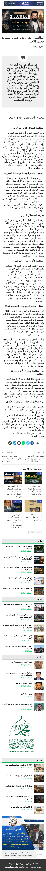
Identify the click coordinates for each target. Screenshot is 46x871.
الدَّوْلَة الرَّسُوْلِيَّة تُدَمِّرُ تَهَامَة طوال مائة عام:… (18, 775)
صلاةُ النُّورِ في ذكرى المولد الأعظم (21, 662)
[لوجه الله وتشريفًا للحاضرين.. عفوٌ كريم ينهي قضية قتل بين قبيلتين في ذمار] (39, 649)
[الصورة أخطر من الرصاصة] (39, 686)
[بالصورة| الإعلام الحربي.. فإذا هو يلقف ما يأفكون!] (33, 506)
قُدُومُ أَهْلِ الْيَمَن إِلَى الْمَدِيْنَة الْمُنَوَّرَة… (21, 807)
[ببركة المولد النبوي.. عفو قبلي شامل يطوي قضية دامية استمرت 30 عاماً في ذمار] (39, 607)
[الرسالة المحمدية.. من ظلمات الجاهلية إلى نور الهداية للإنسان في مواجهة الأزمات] (13, 478)
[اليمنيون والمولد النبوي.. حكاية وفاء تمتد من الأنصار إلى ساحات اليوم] (33, 478)
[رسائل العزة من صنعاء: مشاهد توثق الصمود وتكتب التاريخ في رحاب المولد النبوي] (39, 676)
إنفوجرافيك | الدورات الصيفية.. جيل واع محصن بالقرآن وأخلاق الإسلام (34, 458)
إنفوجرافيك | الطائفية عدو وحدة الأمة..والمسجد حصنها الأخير (11, 458)
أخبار (39, 473)
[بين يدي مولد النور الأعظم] (39, 697)
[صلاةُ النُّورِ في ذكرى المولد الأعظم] (39, 665)
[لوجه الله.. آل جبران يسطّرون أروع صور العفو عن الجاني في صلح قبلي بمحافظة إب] (39, 628)
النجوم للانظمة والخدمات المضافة (17, 867)
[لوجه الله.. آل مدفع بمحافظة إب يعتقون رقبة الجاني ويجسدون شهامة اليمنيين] (39, 618)
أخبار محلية (17, 502)
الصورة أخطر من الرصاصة (24, 683)
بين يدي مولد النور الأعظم (24, 694)
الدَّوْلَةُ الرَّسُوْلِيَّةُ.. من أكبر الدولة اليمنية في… (18, 765)
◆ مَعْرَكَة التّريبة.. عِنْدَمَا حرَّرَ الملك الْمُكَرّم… (18, 786)
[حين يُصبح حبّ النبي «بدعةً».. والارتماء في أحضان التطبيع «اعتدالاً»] (39, 707)
